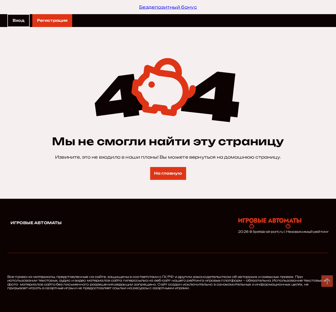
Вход (18, 20)
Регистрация (52, 20)
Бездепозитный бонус (168, 7)
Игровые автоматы (36, 222)
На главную (168, 173)
